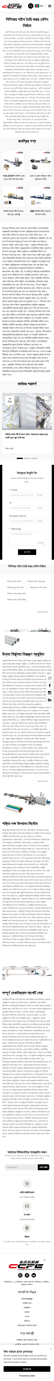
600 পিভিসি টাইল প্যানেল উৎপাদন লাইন (40, 213)
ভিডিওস (27, 1321)
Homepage (27, 1298)
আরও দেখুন (9, 448)
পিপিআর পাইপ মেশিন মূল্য (36, 581)
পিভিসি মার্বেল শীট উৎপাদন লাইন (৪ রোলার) (13, 213)
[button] (20, 458)
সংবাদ (27, 1316)
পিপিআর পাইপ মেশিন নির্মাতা (16, 600)
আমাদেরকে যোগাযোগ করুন (27, 1325)
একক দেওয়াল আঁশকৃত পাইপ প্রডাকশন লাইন (40, 177)
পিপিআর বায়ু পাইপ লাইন (15, 587)
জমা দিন (27, 552)
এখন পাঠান (43, 1167)
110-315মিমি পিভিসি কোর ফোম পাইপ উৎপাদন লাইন (13, 177)
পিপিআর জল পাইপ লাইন (38, 587)
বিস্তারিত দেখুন (13, 161)
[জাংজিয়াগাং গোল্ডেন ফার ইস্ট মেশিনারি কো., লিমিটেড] (12, 5)
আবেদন (27, 1312)
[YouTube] (49, 692)
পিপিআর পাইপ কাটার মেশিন (16, 593)
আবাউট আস (27, 1303)
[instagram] (20, 1275)
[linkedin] (49, 699)
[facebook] (27, 1275)
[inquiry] (49, 678)
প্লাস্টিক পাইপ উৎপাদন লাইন (27, 1340)
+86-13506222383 (27, 1197)
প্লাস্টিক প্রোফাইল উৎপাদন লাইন (27, 1344)
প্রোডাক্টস (27, 1307)
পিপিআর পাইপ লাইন (14, 581)
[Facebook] (49, 685)
